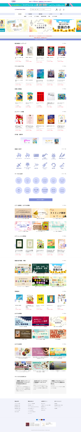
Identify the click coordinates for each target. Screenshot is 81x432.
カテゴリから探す (17, 403)
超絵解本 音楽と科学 (50, 57)
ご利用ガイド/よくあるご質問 (45, 405)
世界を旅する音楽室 (18, 305)
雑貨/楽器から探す (17, 408)
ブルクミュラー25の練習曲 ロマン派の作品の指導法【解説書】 (29, 251)
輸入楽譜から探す (17, 406)
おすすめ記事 (54, 16)
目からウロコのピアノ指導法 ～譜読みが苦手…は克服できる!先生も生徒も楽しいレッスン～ (51, 251)
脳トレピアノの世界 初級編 (19, 58)
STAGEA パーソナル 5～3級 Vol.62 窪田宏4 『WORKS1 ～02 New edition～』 (19, 126)
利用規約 (55, 403)
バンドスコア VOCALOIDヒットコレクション (61, 80)
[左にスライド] (15, 52)
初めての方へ (43, 403)
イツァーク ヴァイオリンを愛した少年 (61, 306)
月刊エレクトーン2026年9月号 (19, 80)
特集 (49, 16)
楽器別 (25, 16)
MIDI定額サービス (31, 405)
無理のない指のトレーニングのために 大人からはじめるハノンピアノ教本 (61, 251)
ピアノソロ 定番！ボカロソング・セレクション (50, 80)
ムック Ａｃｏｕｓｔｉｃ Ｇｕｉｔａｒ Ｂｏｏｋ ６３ (40, 58)
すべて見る (64, 43)
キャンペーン (30, 413)
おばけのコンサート (50, 305)
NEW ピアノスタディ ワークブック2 (29, 103)
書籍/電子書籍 (43, 16)
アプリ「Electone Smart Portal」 (33, 406)
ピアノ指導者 (36, 16)
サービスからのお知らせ (32, 411)
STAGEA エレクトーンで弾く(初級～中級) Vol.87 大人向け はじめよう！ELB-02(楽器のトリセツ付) (61, 126)
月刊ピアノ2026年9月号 (29, 80)
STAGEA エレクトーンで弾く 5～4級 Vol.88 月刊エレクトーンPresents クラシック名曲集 (30, 126)
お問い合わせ (43, 410)
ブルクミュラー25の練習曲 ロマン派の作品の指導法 (18, 251)
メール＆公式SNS (30, 410)
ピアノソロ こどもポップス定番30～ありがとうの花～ (40, 251)
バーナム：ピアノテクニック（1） (40, 103)
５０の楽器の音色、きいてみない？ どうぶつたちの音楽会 (30, 306)
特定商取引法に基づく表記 (58, 405)
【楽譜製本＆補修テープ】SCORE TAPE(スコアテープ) (51, 103)
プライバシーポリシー (57, 406)
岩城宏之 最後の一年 (29, 57)
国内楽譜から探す (17, 405)
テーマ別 (30, 16)
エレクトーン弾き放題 (31, 403)
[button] (40, 9)
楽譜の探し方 (43, 406)
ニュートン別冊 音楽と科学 (61, 58)
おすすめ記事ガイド (31, 408)
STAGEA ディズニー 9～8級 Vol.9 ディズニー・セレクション (40, 126)
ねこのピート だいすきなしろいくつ (40, 306)
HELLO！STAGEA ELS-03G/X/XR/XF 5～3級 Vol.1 (39, 81)
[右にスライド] (65, 52)
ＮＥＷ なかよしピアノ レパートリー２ (61, 103)
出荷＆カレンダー (44, 408)
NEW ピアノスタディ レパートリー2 (19, 103)
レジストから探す (17, 410)
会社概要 (55, 408)
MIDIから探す (17, 411)
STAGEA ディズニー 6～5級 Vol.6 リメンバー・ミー (51, 126)
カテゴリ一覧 (64, 148)
